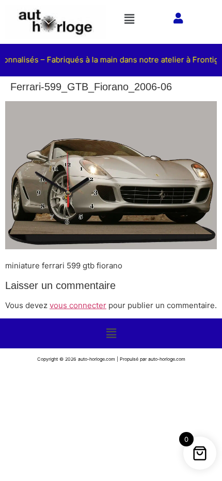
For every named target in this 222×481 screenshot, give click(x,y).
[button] (133, 18)
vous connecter (78, 305)
